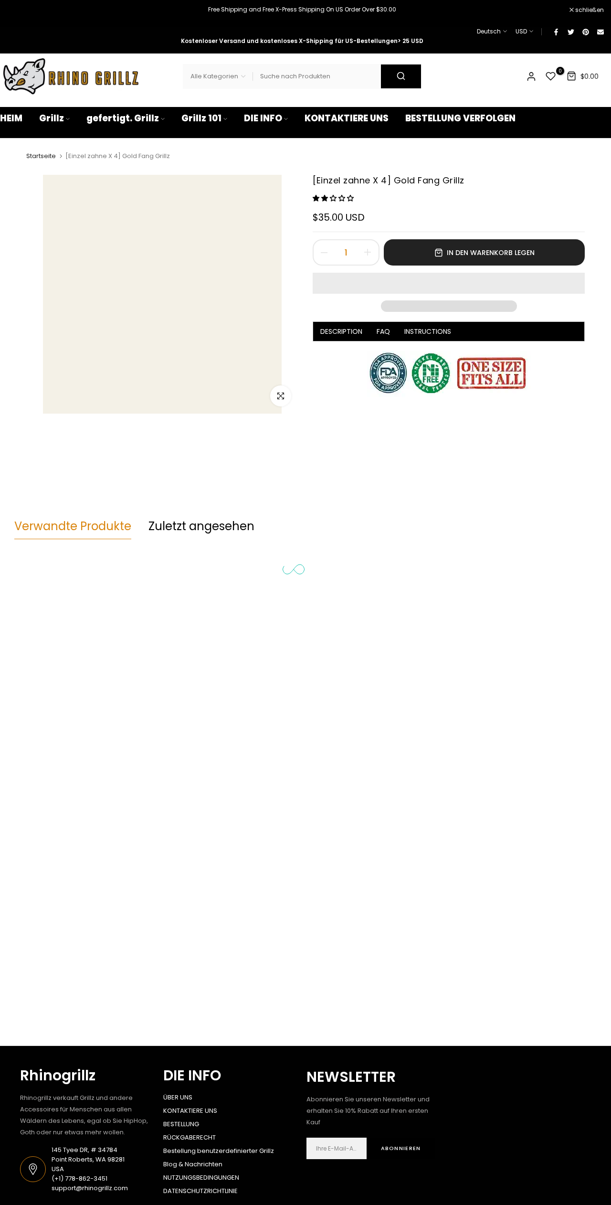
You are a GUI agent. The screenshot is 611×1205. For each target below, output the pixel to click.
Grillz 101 (201, 118)
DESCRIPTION (341, 331)
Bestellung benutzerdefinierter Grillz (218, 1150)
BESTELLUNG (181, 1124)
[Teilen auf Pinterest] (585, 31)
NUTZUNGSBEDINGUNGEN (201, 1177)
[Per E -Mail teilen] (600, 31)
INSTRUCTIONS (427, 331)
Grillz (51, 118)
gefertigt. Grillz (122, 118)
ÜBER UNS (177, 1097)
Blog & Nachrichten (192, 1164)
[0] (551, 76)
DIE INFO (263, 118)
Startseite (41, 156)
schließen (19, 10)
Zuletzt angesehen (201, 526)
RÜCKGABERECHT (189, 1137)
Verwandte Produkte (72, 526)
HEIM (11, 118)
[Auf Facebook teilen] (555, 31)
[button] (334, 198)
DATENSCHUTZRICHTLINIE (200, 1190)
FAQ (383, 331)
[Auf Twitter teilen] (570, 31)
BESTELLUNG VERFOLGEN (460, 118)
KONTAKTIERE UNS (347, 118)
